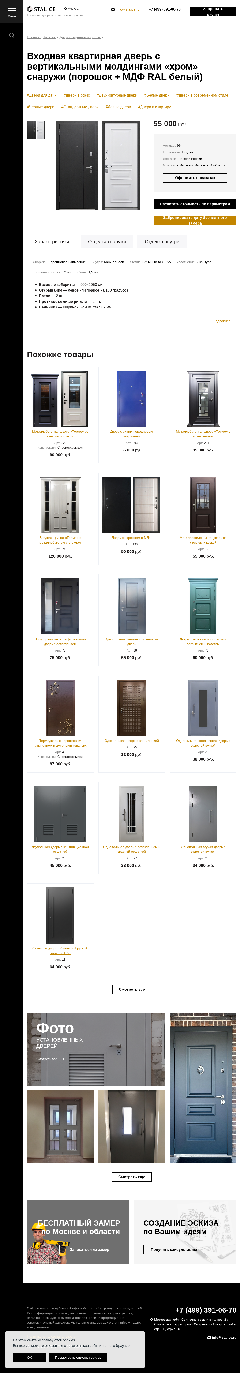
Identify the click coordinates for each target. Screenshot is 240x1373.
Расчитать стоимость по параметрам (195, 204)
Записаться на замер (89, 1250)
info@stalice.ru (128, 9)
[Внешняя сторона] (74, 165)
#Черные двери (40, 107)
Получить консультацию (174, 1250)
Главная (34, 37)
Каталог (49, 37)
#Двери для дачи (41, 95)
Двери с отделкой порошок (80, 37)
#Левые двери (118, 107)
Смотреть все (132, 989)
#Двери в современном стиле (202, 95)
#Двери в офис (77, 95)
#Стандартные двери (80, 107)
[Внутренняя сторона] (125, 165)
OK (29, 1357)
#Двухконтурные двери (117, 95)
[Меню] (12, 10)
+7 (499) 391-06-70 (165, 9)
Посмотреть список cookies (78, 1357)
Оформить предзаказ (195, 178)
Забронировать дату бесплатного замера (195, 220)
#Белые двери (156, 95)
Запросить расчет (213, 11)
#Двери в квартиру (154, 107)
